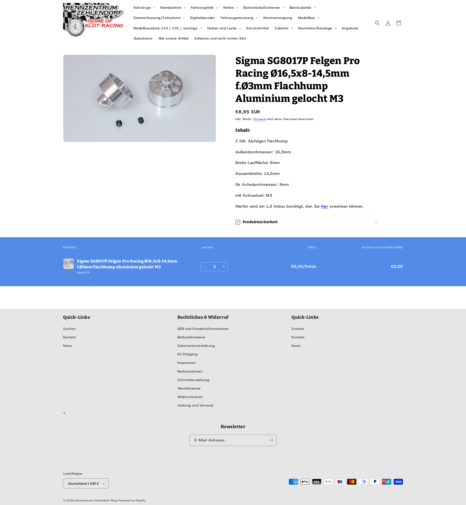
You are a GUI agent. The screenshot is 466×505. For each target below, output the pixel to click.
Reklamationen (190, 371)
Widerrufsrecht (190, 397)
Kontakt (69, 337)
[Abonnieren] (271, 440)
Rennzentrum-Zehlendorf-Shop (97, 500)
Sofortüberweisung (193, 379)
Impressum (186, 362)
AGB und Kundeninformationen (203, 328)
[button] (144, 7)
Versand (259, 119)
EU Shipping (187, 354)
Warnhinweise (189, 388)
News (67, 345)
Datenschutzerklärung (196, 345)
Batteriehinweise (191, 337)
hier (324, 206)
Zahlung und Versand (195, 405)
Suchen (69, 328)
